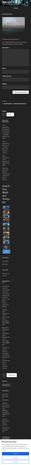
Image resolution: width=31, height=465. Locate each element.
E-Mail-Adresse (7, 76)
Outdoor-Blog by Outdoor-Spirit (5, 429)
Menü (16, 8)
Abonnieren (11, 375)
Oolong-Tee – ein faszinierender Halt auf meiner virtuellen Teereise (6, 362)
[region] (15, 452)
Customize (15, 457)
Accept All (15, 453)
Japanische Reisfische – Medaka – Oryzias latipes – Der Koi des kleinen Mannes (6, 174)
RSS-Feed (5, 264)
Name (4, 68)
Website (4, 84)
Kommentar (6, 47)
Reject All (15, 461)
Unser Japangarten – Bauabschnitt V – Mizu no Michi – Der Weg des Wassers (6, 147)
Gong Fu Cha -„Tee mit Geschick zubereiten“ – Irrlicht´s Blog (6, 351)
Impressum (5, 261)
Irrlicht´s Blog (11, 2)
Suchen (4, 111)
